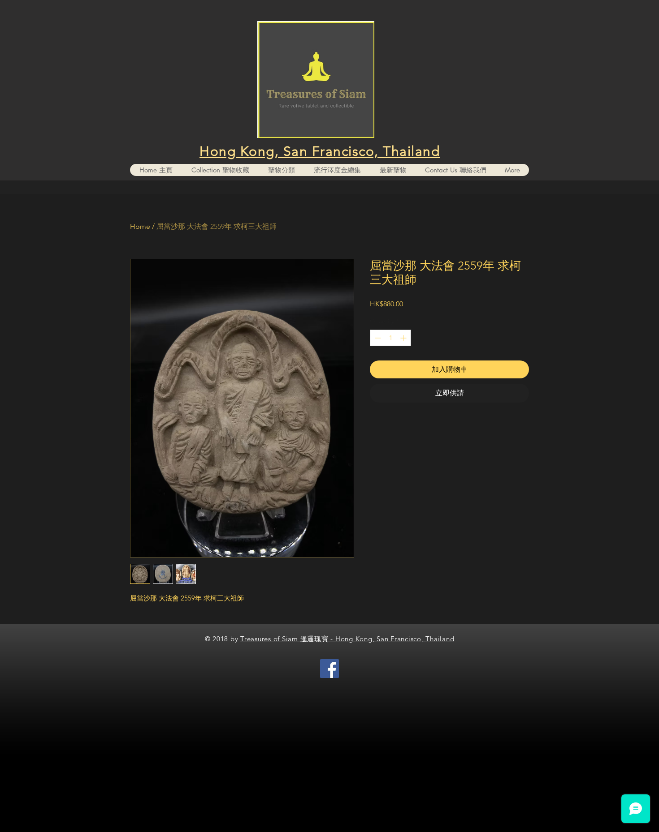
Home (140, 226)
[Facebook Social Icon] (329, 668)
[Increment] (404, 338)
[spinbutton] (390, 338)
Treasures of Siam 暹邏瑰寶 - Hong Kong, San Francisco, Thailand (347, 639)
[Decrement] (376, 338)
